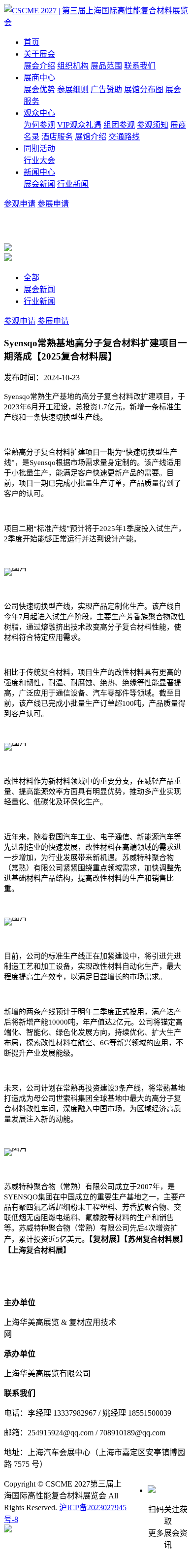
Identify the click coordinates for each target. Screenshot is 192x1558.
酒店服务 (57, 137)
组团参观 (119, 125)
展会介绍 (39, 66)
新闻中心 (39, 172)
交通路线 (124, 137)
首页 (31, 42)
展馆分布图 (143, 89)
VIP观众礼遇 (79, 125)
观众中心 (39, 113)
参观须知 (152, 125)
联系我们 (140, 66)
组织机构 (73, 66)
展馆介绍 (90, 137)
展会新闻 (39, 184)
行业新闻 (73, 184)
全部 (31, 277)
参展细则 (73, 89)
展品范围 (106, 66)
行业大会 (39, 160)
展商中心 (39, 77)
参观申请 (19, 203)
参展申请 (53, 203)
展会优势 (39, 89)
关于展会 (39, 54)
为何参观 (39, 125)
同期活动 (39, 148)
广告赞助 (106, 89)
